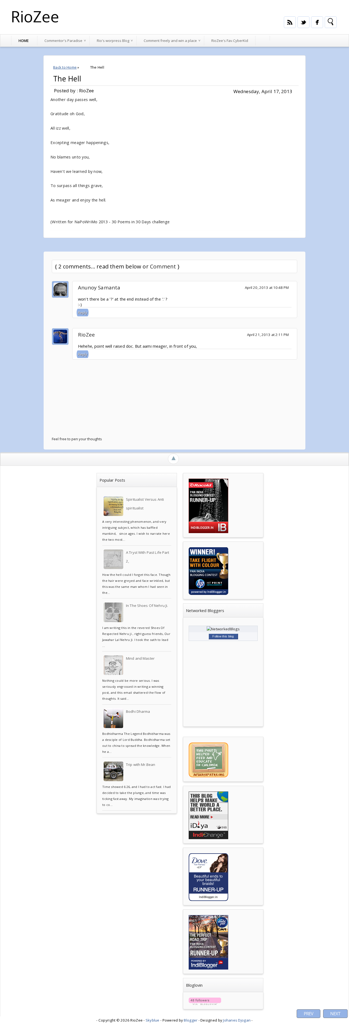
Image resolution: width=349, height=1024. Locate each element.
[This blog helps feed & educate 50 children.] (208, 776)
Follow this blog (223, 636)
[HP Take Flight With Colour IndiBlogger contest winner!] (208, 593)
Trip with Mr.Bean (140, 764)
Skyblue (153, 1020)
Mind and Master (140, 658)
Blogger (190, 1020)
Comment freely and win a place (170, 40)
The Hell (67, 79)
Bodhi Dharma (138, 711)
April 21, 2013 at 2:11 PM (268, 334)
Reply (82, 312)
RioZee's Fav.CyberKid (229, 40)
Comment (163, 266)
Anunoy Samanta (99, 287)
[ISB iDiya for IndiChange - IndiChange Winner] (208, 837)
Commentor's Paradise (63, 40)
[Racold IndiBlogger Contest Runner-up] (208, 531)
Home (24, 40)
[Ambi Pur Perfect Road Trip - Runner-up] (208, 968)
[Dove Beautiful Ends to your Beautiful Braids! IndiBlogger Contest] (208, 899)
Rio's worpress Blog (113, 40)
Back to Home (65, 67)
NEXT (335, 1014)
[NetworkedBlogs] (223, 628)
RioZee (35, 16)
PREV (308, 1014)
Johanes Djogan (237, 1020)
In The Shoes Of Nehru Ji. (147, 605)
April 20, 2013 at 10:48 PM (267, 287)
